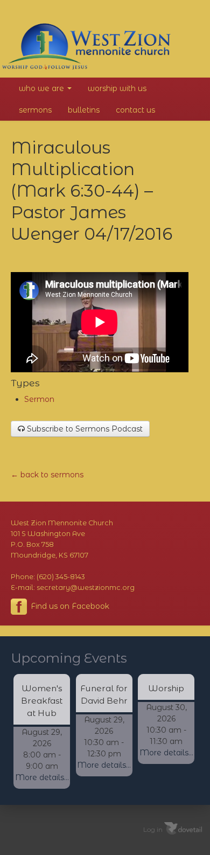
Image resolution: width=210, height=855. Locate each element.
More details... (42, 777)
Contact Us (135, 110)
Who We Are (42, 88)
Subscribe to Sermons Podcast (84, 429)
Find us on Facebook (69, 606)
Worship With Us (117, 88)
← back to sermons (47, 474)
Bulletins (84, 110)
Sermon (39, 399)
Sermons (35, 110)
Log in (153, 829)
